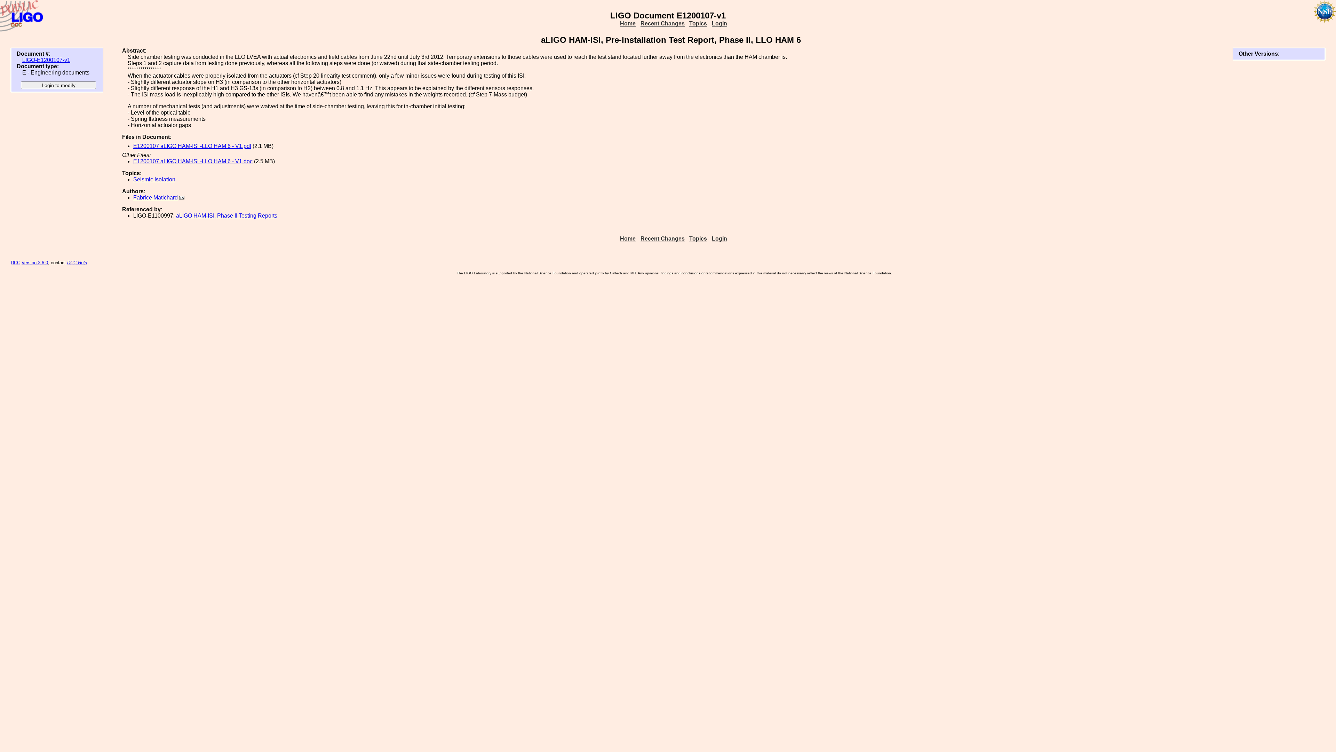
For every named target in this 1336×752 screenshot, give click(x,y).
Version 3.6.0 (35, 262)
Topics (698, 23)
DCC (15, 262)
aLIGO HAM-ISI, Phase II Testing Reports (226, 216)
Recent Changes (663, 23)
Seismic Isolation (154, 179)
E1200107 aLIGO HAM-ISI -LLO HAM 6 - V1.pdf (192, 146)
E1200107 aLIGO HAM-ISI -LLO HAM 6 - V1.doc (193, 161)
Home (628, 23)
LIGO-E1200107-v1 (46, 60)
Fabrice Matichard (155, 198)
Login (719, 23)
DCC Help (77, 262)
